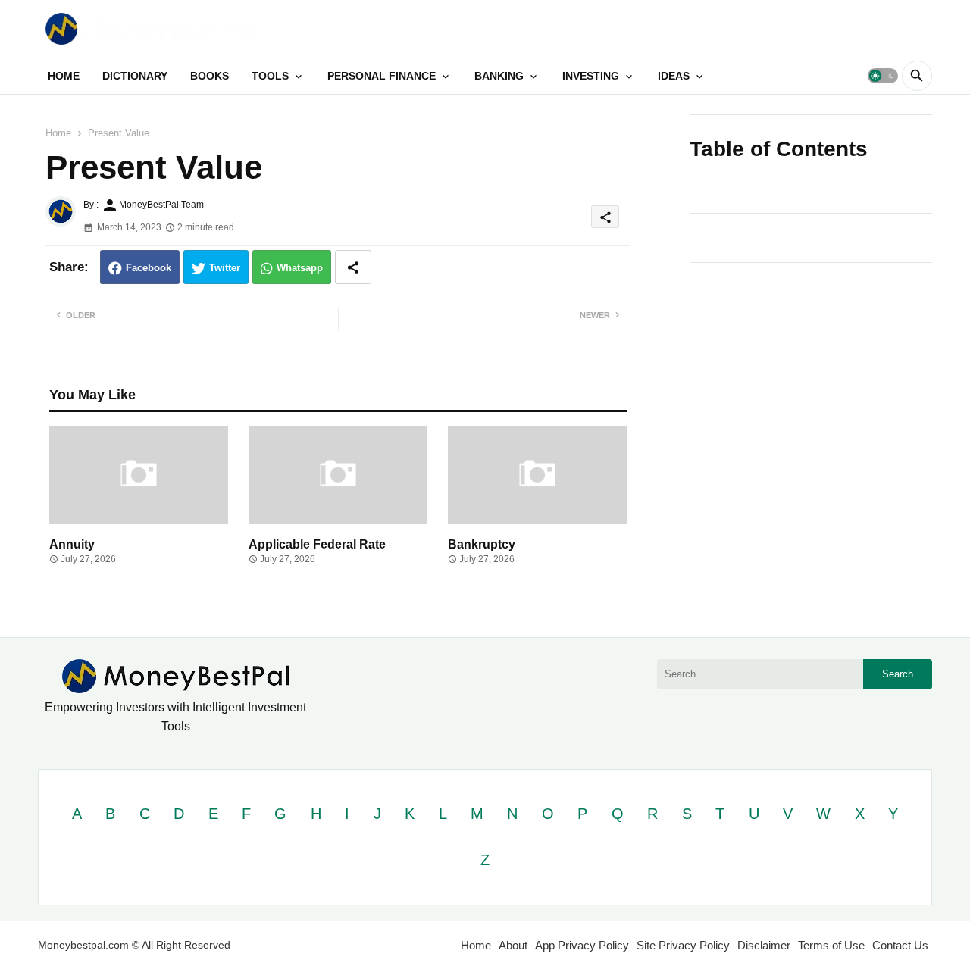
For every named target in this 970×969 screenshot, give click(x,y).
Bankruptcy (481, 544)
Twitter (224, 268)
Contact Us (900, 945)
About (513, 945)
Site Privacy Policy (683, 945)
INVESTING (590, 76)
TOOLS (270, 76)
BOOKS (209, 76)
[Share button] (353, 267)
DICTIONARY (134, 76)
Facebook (148, 268)
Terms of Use (831, 945)
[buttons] (887, 28)
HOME (64, 76)
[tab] (63, 76)
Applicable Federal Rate (317, 544)
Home (58, 133)
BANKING (499, 76)
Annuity (72, 544)
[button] (883, 75)
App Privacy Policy (582, 945)
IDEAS (674, 76)
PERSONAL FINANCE (381, 76)
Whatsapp (300, 268)
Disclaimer (763, 945)
